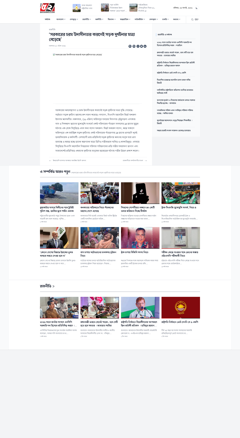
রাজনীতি (87, 19)
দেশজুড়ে (75, 19)
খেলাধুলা (154, 19)
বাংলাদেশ (61, 19)
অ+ (134, 46)
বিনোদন (112, 19)
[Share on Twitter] (141, 46)
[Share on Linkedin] (145, 46)
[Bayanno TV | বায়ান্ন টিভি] (47, 8)
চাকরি (166, 19)
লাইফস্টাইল (140, 19)
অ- (130, 46)
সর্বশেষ (47, 19)
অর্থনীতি (100, 19)
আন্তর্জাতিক (126, 19)
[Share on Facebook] (138, 46)
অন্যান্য (177, 19)
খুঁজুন (196, 19)
